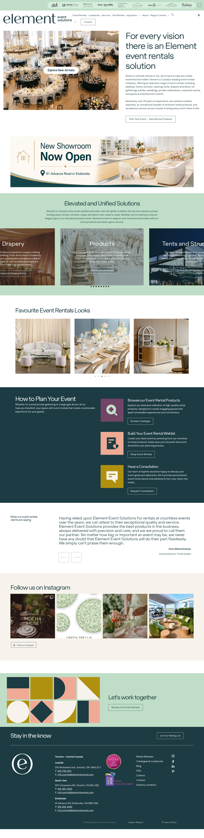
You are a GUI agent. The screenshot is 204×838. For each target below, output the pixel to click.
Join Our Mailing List (170, 735)
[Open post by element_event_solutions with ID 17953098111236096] (125, 616)
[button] (172, 15)
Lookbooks (94, 15)
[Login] (75, 22)
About (145, 15)
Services (106, 15)
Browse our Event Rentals (126, 707)
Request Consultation (142, 491)
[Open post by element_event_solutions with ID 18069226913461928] (171, 616)
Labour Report (135, 822)
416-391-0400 (65, 789)
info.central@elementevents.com (76, 774)
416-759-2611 (64, 771)
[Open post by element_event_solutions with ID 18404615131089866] (32, 616)
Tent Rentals (118, 15)
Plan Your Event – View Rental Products (150, 119)
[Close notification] (199, 5)
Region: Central (158, 15)
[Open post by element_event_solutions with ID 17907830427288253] (79, 616)
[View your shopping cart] (199, 15)
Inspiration (131, 15)
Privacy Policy (169, 822)
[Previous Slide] (122, 544)
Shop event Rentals (141, 454)
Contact (88, 22)
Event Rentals (80, 15)
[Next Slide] (127, 544)
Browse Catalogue (140, 421)
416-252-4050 (65, 807)
